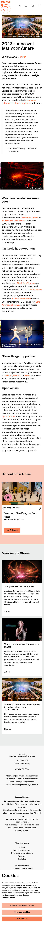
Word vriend (27, 869)
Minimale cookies (22, 912)
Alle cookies (22, 919)
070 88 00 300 (22, 769)
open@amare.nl (28, 782)
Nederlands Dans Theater (14, 221)
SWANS (8, 376)
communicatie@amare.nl (27, 776)
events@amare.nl (30, 779)
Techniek (22, 859)
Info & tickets (12, 530)
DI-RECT (17, 376)
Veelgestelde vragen (22, 850)
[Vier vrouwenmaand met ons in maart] (22, 629)
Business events (22, 866)
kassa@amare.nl (22, 822)
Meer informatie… (9, 898)
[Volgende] (38, 175)
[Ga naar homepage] (4, 5)
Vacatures (22, 856)
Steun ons (15, 869)
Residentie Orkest (29, 218)
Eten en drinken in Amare (22, 853)
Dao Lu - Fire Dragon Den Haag (20, 515)
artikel (22, 57)
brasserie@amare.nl (29, 785)
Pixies (28, 376)
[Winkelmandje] (26, 6)
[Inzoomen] (2, 188)
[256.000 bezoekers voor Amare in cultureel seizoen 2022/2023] (22, 689)
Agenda (22, 847)
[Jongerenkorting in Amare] (22, 571)
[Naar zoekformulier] (33, 6)
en (19, 6)
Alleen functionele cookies (22, 905)
